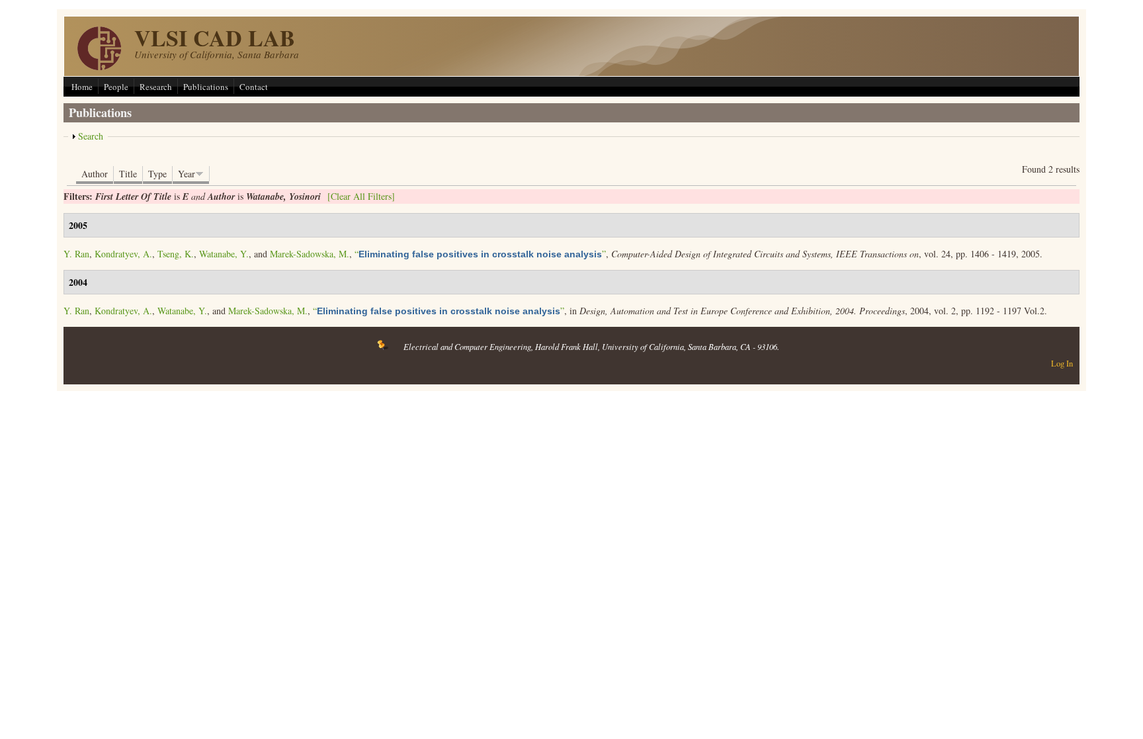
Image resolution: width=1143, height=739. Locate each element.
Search (90, 136)
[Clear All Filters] (361, 196)
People (116, 87)
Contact (253, 87)
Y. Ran (76, 253)
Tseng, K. (175, 253)
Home (82, 87)
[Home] (99, 66)
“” (480, 253)
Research (156, 87)
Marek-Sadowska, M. (309, 253)
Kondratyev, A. (123, 253)
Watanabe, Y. (224, 253)
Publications (205, 87)
